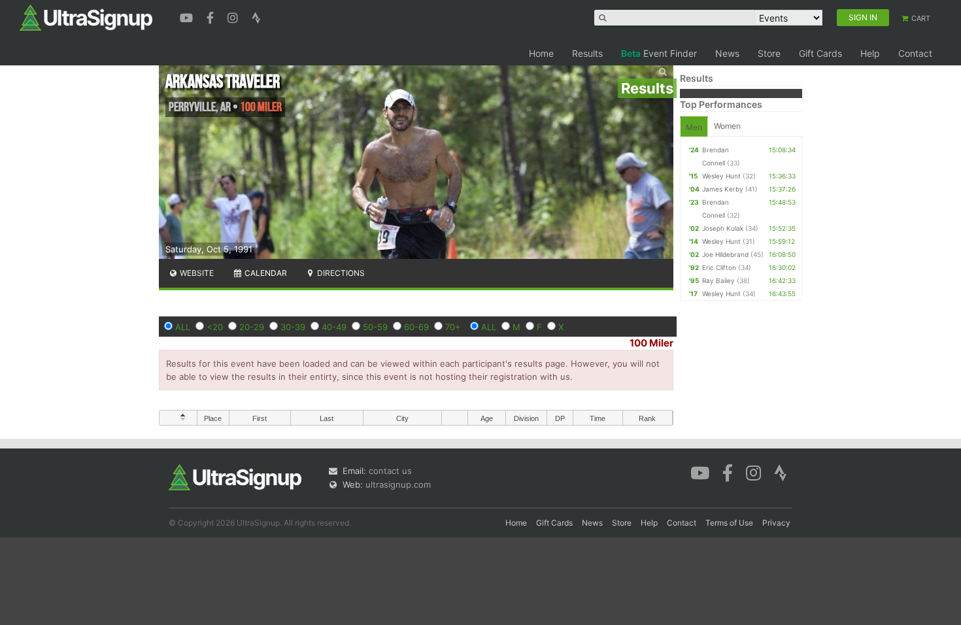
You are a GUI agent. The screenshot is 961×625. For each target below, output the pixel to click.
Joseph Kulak (722, 228)
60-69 (416, 327)
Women (727, 126)
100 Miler (651, 343)
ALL (182, 327)
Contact (915, 53)
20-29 (251, 327)
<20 (215, 327)
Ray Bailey (718, 280)
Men (694, 127)
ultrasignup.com (398, 484)
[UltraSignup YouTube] (188, 16)
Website (196, 273)
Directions (340, 273)
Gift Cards (820, 53)
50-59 (375, 327)
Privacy (776, 523)
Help (870, 53)
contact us (390, 470)
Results (587, 53)
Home (541, 53)
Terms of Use (729, 523)
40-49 (334, 327)
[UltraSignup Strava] (256, 16)
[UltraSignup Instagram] (234, 16)
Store (769, 53)
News (727, 53)
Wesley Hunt (721, 176)
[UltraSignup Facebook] (211, 16)
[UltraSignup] (86, 17)
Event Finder (659, 53)
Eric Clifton (719, 267)
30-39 (292, 327)
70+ (453, 327)
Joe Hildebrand (725, 254)
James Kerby (722, 189)
